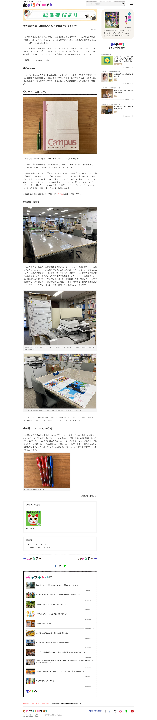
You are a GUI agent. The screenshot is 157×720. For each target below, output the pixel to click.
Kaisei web (26, 704)
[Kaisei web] (37, 4)
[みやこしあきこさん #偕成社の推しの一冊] (107, 93)
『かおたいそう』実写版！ (44, 623)
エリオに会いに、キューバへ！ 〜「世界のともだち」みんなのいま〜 (58, 595)
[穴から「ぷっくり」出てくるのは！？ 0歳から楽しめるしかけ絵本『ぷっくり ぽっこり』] (107, 60)
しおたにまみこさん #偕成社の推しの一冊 (123, 108)
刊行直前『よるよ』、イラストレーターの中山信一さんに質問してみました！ (60, 671)
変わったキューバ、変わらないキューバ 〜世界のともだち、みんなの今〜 (59, 585)
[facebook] (55, 566)
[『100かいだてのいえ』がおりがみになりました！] (30, 614)
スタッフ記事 (35, 704)
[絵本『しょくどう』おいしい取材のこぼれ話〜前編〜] (30, 643)
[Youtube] (132, 711)
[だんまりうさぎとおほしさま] (112, 20)
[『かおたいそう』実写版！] (30, 623)
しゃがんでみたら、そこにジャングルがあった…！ (52, 604)
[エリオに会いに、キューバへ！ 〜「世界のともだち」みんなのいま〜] (30, 595)
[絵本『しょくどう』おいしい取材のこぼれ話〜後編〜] (30, 633)
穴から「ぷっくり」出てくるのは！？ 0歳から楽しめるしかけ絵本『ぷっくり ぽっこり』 (123, 59)
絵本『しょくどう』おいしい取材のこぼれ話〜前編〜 (52, 642)
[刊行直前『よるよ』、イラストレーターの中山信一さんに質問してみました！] (30, 671)
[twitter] (60, 566)
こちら (60, 194)
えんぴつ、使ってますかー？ (38, 544)
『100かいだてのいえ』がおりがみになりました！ (51, 614)
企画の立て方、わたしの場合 (45, 681)
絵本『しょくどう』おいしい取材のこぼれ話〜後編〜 (52, 633)
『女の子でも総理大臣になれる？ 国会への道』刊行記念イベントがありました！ (61, 652)
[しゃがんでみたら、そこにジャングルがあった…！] (30, 604)
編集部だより (45, 704)
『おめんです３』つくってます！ (39, 547)
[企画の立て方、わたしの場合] (30, 681)
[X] (115, 711)
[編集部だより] (60, 14)
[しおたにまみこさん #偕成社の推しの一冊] (107, 110)
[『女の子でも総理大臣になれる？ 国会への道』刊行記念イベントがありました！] (30, 652)
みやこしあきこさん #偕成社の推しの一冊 (123, 91)
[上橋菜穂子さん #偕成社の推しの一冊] (107, 77)
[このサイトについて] (35, 711)
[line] (65, 566)
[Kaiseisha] (95, 711)
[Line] (126, 711)
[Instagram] (120, 711)
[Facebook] (109, 711)
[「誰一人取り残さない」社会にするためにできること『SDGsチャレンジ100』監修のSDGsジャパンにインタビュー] (30, 662)
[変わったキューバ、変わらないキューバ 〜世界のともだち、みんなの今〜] (30, 585)
